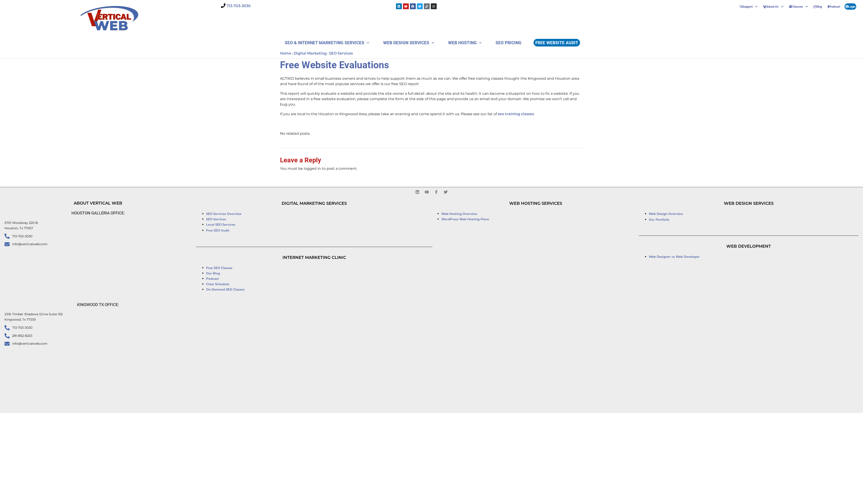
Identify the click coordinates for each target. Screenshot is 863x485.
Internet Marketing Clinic (314, 258)
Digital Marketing (310, 53)
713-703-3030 (239, 6)
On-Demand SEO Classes (225, 289)
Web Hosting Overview (459, 214)
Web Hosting (462, 42)
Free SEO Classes (219, 268)
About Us (772, 6)
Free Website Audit (556, 42)
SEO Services (341, 53)
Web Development (748, 247)
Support (748, 6)
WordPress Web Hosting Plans (465, 219)
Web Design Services (406, 42)
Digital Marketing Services (314, 204)
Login (851, 6)
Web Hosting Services (535, 204)
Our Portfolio (659, 219)
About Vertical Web (98, 204)
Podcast (835, 6)
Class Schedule (217, 284)
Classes (797, 6)
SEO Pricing (508, 42)
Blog (819, 6)
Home (285, 53)
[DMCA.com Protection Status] (491, 418)
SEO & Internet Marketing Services (324, 42)
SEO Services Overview (224, 214)
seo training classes (516, 114)
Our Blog (213, 273)
